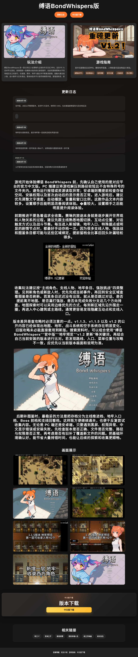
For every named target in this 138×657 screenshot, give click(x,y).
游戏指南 (72, 652)
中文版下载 (77, 14)
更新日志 (60, 14)
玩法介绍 (64, 652)
